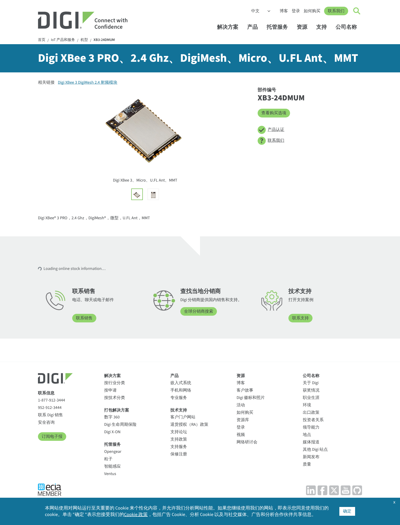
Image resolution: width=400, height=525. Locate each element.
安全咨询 (46, 422)
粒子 (108, 459)
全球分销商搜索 (198, 311)
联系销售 (84, 318)
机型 (84, 39)
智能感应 (112, 466)
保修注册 (178, 454)
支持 (321, 27)
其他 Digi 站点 (315, 449)
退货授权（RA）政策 (189, 424)
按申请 (110, 390)
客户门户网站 (182, 417)
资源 (302, 27)
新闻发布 (311, 457)
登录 (296, 11)
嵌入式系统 (180, 383)
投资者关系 (313, 420)
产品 (252, 27)
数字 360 (112, 417)
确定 (347, 511)
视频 (241, 435)
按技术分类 (114, 398)
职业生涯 (311, 398)
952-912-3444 (50, 408)
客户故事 (245, 390)
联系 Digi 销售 (50, 415)
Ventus (110, 474)
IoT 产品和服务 (63, 39)
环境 (307, 405)
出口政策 (311, 412)
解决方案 (227, 27)
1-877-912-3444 (51, 400)
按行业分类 (114, 383)
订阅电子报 (52, 436)
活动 (241, 405)
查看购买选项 (273, 113)
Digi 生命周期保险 (120, 424)
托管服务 (277, 27)
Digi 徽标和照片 (251, 398)
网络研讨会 (247, 442)
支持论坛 (178, 432)
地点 (307, 435)
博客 (284, 11)
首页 (41, 39)
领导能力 (311, 427)
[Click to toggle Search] (357, 11)
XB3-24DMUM (104, 39)
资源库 (243, 420)
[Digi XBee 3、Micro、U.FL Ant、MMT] (137, 194)
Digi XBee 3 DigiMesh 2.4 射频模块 (87, 82)
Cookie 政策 (136, 514)
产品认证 (276, 130)
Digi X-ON (112, 432)
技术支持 (178, 410)
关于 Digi (311, 383)
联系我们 (336, 11)
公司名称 (346, 27)
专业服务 (178, 398)
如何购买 (312, 11)
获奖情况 (311, 390)
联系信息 (46, 393)
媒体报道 (311, 442)
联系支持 (300, 318)
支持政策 (178, 439)
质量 (307, 464)
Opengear (112, 451)
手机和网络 (180, 390)
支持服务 (178, 447)
